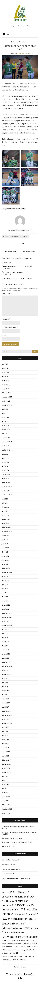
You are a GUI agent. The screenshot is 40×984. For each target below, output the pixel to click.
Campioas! (15, 860)
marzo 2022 (5, 556)
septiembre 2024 (7, 450)
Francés (35, 946)
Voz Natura (22, 960)
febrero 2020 (6, 654)
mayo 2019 (5, 691)
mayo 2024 (5, 462)
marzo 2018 (5, 748)
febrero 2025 (6, 429)
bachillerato (5, 940)
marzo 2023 (5, 515)
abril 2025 (5, 421)
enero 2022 (5, 564)
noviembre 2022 (7, 531)
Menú (7, 34)
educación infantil (8, 946)
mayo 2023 (5, 507)
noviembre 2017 (7, 764)
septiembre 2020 (7, 625)
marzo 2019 (5, 699)
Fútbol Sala (9, 950)
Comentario (7, 293)
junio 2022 (5, 544)
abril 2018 (5, 744)
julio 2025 (5, 409)
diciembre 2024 (6, 438)
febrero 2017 (6, 797)
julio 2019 (5, 682)
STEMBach (23, 956)
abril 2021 (5, 597)
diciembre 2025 (6, 393)
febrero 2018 (6, 752)
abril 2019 (5, 695)
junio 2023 (5, 503)
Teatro (9, 959)
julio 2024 (5, 454)
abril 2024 (5, 466)
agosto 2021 (5, 580)
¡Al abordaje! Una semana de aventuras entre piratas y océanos (18, 827)
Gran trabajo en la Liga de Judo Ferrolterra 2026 (16, 842)
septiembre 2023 (7, 495)
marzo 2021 (5, 601)
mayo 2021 (5, 593)
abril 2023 (5, 511)
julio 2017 (5, 776)
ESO (31, 946)
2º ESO (16, 905)
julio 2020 (5, 633)
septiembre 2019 (7, 674)
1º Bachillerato (17, 892)
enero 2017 (5, 801)
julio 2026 (5, 364)
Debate (4, 943)
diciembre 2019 (6, 662)
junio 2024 (5, 458)
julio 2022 (5, 540)
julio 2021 (5, 584)
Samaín (18, 956)
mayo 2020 (5, 642)
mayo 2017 (5, 784)
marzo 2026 (5, 380)
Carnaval (23, 940)
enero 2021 (5, 609)
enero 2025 (5, 434)
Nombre (6, 319)
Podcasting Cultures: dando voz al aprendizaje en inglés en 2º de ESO (19, 833)
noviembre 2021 (7, 572)
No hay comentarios (26, 53)
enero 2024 (5, 478)
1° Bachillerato (5, 892)
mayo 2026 (5, 372)
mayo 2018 (5, 739)
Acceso (23, 967)
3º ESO (16, 909)
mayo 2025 (5, 417)
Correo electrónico (10, 327)
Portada (16, 967)
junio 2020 (5, 637)
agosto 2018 (5, 727)
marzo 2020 (5, 650)
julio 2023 (5, 499)
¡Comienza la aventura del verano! (12, 838)
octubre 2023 (6, 491)
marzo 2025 (5, 425)
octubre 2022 (6, 536)
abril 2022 (5, 552)
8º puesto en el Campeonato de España (17, 278)
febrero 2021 (6, 605)
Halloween (15, 950)
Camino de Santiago (14, 940)
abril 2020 (5, 646)
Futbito (3, 950)
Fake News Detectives (8, 846)
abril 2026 (5, 376)
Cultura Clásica (31, 940)
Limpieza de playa (24, 878)
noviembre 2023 (7, 487)
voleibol (14, 959)
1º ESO (27, 896)
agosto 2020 (5, 629)
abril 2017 (5, 788)
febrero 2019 (6, 703)
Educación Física (29, 943)
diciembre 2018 (6, 711)
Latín (33, 950)
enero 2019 (5, 707)
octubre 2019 (6, 670)
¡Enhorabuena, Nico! (15, 869)
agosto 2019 (5, 678)
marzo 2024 (5, 470)
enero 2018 (5, 756)
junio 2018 (5, 735)
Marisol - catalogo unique (9, 878)
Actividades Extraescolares (20, 42)
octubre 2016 (6, 813)
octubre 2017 (6, 768)
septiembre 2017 (7, 772)
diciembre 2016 (6, 805)
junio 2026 (5, 368)
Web (4, 335)
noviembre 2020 (7, 617)
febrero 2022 (6, 560)
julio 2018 (5, 731)
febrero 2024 (6, 474)
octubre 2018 (6, 719)
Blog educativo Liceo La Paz (20, 976)
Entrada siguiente (29, 251)
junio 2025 (5, 413)
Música (5, 953)
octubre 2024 (6, 446)
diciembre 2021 (6, 568)
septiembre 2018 (7, 723)
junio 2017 (5, 780)
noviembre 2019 (7, 666)
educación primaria (23, 946)
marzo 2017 (5, 793)
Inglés (25, 950)
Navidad (13, 953)
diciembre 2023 (6, 482)
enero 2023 (5, 523)
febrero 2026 (6, 385)
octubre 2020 (6, 621)
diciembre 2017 (6, 760)
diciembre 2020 (6, 613)
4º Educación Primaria (23, 914)
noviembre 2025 (7, 397)
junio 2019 (5, 686)
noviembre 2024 (7, 442)
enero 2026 (5, 389)
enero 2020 (5, 658)
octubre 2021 (6, 576)
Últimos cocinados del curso (13, 272)
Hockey (25, 236)
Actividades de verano (18, 932)
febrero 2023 (6, 519)
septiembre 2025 (7, 405)
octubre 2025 (6, 401)
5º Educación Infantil (20, 918)
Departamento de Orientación (13, 943)
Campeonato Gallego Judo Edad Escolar (17, 266)
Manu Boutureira (18, 208)
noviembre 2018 (7, 715)
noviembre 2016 (7, 809)
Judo (29, 949)
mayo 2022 (5, 548)
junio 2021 (5, 589)
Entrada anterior (10, 251)
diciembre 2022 (6, 527)
